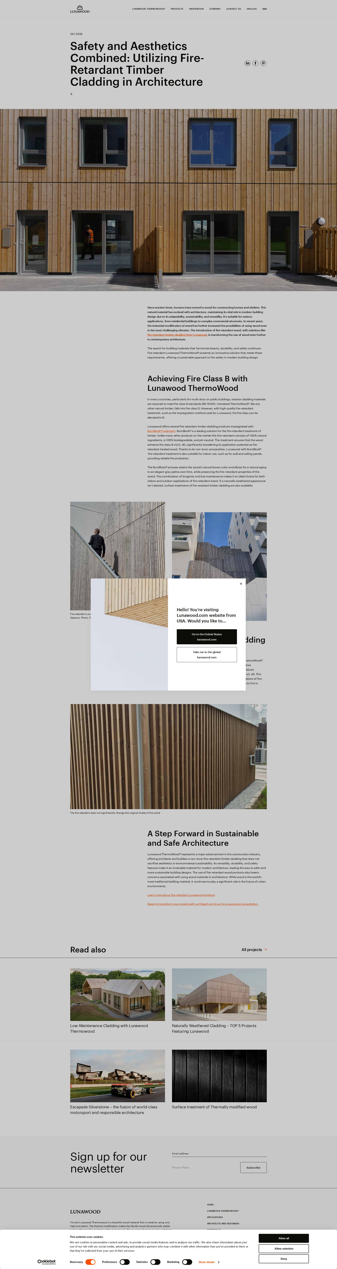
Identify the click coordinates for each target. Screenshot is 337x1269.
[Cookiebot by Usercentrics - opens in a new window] (46, 1262)
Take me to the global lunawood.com (206, 654)
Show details (207, 1262)
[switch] (125, 1262)
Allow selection (284, 1248)
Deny (284, 1258)
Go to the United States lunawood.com (207, 636)
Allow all (284, 1238)
